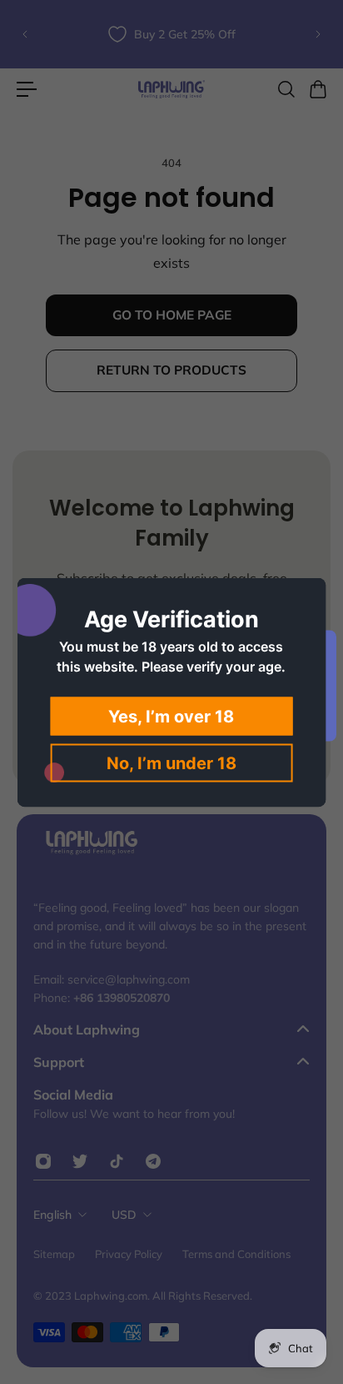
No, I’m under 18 (171, 762)
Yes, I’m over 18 (171, 716)
